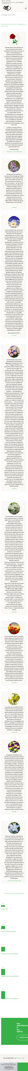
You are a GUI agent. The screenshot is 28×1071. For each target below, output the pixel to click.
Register (9, 0)
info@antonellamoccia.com (8, 2)
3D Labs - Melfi (20, 1058)
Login (4, 0)
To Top (12, 1066)
